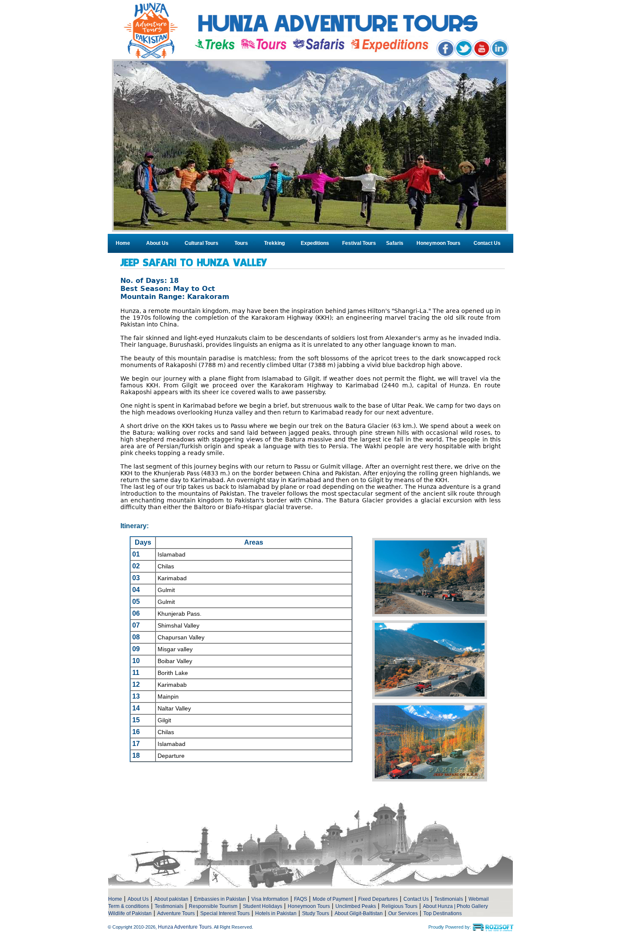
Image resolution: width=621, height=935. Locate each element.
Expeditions (315, 243)
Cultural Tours (201, 243)
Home (123, 243)
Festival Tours (359, 243)
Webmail (478, 899)
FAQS (300, 899)
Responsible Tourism (213, 906)
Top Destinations (442, 913)
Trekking (274, 243)
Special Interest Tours (225, 913)
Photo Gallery (472, 906)
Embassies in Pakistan (220, 899)
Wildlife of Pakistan (130, 913)
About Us (157, 243)
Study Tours (315, 913)
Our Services (403, 913)
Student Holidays (262, 906)
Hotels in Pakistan (276, 913)
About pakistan (171, 899)
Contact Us (487, 243)
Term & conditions (128, 906)
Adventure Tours (176, 913)
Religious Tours (399, 906)
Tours (241, 243)
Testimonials (448, 899)
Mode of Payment (333, 899)
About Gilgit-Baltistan (359, 913)
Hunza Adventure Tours (185, 927)
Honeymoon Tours (438, 243)
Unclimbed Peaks (355, 906)
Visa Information (270, 899)
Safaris (394, 243)
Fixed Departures (378, 899)
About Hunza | (440, 906)
